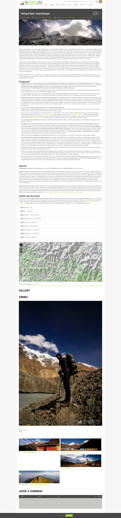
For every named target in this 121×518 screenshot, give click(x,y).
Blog (46, 5)
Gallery (75, 5)
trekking (73, 17)
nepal (68, 17)
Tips (70, 5)
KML (34, 284)
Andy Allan (94, 280)
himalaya (64, 17)
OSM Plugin (99, 280)
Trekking (50, 17)
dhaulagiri (59, 17)
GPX (38, 284)
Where (52, 5)
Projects (63, 5)
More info (61, 515)
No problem (69, 515)
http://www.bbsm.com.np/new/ (76, 114)
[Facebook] (91, 1)
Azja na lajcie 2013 (38, 17)
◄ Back (21, 427)
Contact (90, 5)
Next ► (20, 428)
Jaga (23, 17)
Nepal (45, 17)
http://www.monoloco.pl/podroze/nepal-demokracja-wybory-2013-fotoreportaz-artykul (63, 192)
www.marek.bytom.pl (90, 201)
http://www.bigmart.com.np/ (47, 114)
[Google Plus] (94, 1)
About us (83, 5)
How (57, 5)
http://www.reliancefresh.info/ (36, 117)
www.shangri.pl (22, 203)
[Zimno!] (60, 425)
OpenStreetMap (76, 280)
